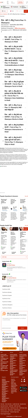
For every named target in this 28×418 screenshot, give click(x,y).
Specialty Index (23, 404)
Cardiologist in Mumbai (12, 359)
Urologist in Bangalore (4, 396)
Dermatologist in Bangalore (5, 392)
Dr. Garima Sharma (11, 278)
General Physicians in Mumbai (13, 356)
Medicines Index (4, 409)
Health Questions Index (5, 407)
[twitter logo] (24, 379)
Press (12, 392)
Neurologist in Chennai (22, 368)
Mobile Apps (13, 383)
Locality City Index (15, 404)
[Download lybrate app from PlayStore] (23, 388)
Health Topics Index (23, 407)
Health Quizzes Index (14, 407)
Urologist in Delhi (4, 366)
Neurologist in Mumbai (12, 368)
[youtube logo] (24, 381)
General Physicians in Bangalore (5, 382)
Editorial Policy (14, 391)
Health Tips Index (17, 405)
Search (25, 11)
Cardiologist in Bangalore (4, 384)
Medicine (5, 14)
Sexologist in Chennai (21, 374)
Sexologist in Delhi (4, 370)
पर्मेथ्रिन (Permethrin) (20, 28)
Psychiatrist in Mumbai (12, 363)
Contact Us (13, 380)
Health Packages (17, 409)
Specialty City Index (4, 405)
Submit (22, 328)
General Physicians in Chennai (23, 356)
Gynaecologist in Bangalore (5, 387)
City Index (2, 404)
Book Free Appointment (20, 2)
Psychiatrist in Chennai (22, 363)
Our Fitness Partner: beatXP (14, 389)
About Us (13, 379)
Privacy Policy (13, 390)
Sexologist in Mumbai (12, 374)
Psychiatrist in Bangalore (4, 389)
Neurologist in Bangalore (4, 394)
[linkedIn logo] (22, 381)
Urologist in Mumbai (14, 370)
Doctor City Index (8, 404)
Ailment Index (10, 409)
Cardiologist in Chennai (22, 359)
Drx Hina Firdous (11, 265)
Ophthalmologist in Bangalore (5, 399)
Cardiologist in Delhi (4, 358)
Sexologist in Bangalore (4, 401)
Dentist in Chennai (22, 354)
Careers (12, 381)
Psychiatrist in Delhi (4, 361)
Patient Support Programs (6, 413)
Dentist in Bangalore (4, 380)
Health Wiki (11, 405)
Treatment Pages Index (14, 411)
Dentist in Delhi (3, 354)
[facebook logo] (22, 379)
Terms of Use (13, 384)
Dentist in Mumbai (13, 354)
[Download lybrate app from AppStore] (23, 391)
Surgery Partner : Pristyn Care (14, 386)
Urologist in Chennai (23, 370)
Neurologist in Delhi (4, 365)
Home (1, 14)
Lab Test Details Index (5, 411)
